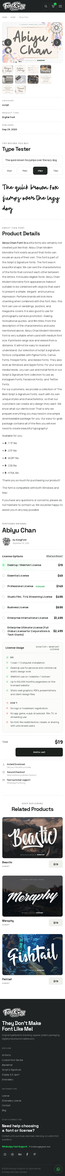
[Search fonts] (46, 6)
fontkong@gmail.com (40, 1146)
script (13, 17)
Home (4, 17)
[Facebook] (27, 1154)
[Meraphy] (32, 896)
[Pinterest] (35, 1154)
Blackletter (7, 1065)
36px (24, 170)
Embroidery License (11, 1100)
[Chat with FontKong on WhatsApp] (58, 1169)
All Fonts (6, 1055)
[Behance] (20, 1154)
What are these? (54, 556)
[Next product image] (57, 42)
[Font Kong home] (14, 6)
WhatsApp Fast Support (16, 1146)
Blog (4, 1110)
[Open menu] (60, 6)
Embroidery (7, 1079)
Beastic (7, 862)
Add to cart (39, 752)
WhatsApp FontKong (16, 783)
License (5, 1095)
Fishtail (7, 979)
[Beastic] (32, 837)
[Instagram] (5, 1154)
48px (40, 170)
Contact (6, 1105)
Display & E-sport (10, 1074)
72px (55, 170)
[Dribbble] (12, 1154)
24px (9, 170)
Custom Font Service (12, 1060)
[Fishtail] (32, 954)
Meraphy (8, 920)
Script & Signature (11, 1069)
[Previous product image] (8, 42)
